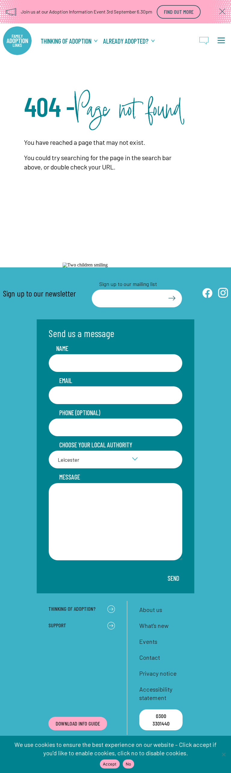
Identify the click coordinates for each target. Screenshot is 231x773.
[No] (223, 754)
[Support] (129, 41)
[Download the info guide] (77, 723)
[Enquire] (203, 40)
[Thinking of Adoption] (69, 41)
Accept (110, 764)
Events (148, 641)
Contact (149, 657)
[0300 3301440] (161, 720)
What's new (153, 625)
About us (150, 609)
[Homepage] (17, 40)
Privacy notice (158, 673)
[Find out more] (178, 12)
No (128, 764)
